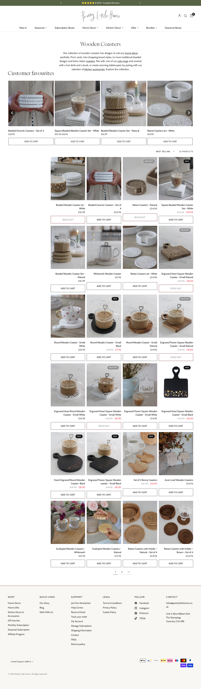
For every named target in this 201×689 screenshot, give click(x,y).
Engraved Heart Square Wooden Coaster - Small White (105, 413)
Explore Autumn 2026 (100, 3)
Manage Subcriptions (81, 625)
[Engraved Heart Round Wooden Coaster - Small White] (68, 384)
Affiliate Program (16, 634)
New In (23, 27)
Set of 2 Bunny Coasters (145, 480)
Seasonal (39, 27)
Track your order (79, 616)
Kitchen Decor (113, 27)
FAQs (73, 639)
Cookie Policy (109, 612)
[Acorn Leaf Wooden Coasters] (176, 453)
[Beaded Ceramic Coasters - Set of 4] (104, 178)
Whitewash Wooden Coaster (107, 273)
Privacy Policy (110, 607)
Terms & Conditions (112, 603)
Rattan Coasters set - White (161, 130)
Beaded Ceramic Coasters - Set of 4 (26, 130)
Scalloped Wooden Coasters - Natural (106, 550)
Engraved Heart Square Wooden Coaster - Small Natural (177, 275)
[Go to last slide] (12, 113)
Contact (75, 635)
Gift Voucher (14, 620)
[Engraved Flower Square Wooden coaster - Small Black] (104, 453)
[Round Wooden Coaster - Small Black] (104, 316)
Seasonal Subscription (19, 629)
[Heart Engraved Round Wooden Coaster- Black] (68, 453)
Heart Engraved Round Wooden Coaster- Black (69, 482)
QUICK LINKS (47, 597)
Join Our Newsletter (81, 603)
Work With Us (46, 612)
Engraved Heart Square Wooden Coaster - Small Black (177, 413)
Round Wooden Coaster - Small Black (105, 344)
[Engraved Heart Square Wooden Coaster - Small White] (104, 384)
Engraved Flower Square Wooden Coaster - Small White (140, 413)
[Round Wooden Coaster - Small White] (68, 316)
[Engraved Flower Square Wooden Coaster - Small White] (140, 384)
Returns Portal (78, 612)
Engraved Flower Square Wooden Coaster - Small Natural (176, 344)
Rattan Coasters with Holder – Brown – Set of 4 (178, 550)
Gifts (133, 27)
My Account (77, 621)
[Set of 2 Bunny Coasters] (140, 453)
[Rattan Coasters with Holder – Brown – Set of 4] (176, 522)
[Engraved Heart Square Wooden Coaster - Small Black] (176, 384)
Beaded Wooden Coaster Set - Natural (120, 130)
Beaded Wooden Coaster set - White (70, 207)
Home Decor (89, 27)
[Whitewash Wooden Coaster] (104, 247)
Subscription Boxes (65, 27)
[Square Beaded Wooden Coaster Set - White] (176, 178)
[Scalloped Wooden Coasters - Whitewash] (68, 522)
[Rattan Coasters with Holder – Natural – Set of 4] (140, 522)
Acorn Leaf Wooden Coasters (179, 480)
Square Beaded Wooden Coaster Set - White (77, 130)
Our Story (44, 603)
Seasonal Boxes (173, 27)
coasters (90, 61)
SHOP (11, 597)
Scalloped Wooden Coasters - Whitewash (70, 550)
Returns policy (78, 644)
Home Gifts (13, 607)
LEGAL (106, 597)
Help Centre (77, 607)
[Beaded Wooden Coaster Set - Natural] (68, 247)
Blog (42, 607)
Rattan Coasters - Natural (145, 205)
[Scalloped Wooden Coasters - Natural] (104, 522)
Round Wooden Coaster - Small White (69, 344)
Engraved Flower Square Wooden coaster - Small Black (104, 482)
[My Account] (179, 15)
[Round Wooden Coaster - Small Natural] (140, 316)
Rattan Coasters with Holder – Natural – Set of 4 (142, 550)
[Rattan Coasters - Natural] (140, 178)
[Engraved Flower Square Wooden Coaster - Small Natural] (176, 316)
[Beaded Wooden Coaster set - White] (68, 178)
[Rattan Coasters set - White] (140, 247)
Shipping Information (81, 630)
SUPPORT (76, 597)
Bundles (150, 27)
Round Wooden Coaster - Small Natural (141, 344)
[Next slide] (189, 113)
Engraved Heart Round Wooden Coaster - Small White (69, 413)
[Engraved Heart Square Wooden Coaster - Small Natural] (176, 247)
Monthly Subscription (18, 625)
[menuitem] (23, 27)
